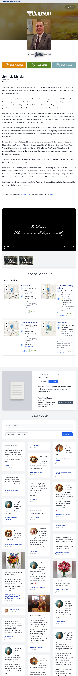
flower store (54, 194)
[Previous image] (29, 604)
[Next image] (48, 604)
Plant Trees (33, 311)
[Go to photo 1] (37, 611)
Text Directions (24, 311)
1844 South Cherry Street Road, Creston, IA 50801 (67, 333)
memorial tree (25, 194)
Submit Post (67, 434)
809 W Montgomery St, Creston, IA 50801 (30, 305)
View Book (42, 381)
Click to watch (28, 347)
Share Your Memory (65, 402)
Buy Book (53, 381)
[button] (11, 290)
